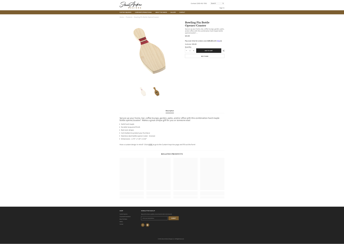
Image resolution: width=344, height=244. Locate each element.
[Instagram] (147, 225)
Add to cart (209, 50)
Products (129, 17)
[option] (150, 51)
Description (170, 111)
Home (122, 17)
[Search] (217, 3)
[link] (132, 194)
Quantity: (188, 47)
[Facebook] (142, 225)
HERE (150, 144)
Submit (173, 218)
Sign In (221, 8)
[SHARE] (222, 51)
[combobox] (216, 3)
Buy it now (204, 56)
